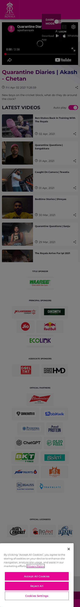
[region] (37, 575)
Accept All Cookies (37, 576)
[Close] (68, 549)
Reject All (36, 585)
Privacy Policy (35, 566)
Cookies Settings (36, 595)
